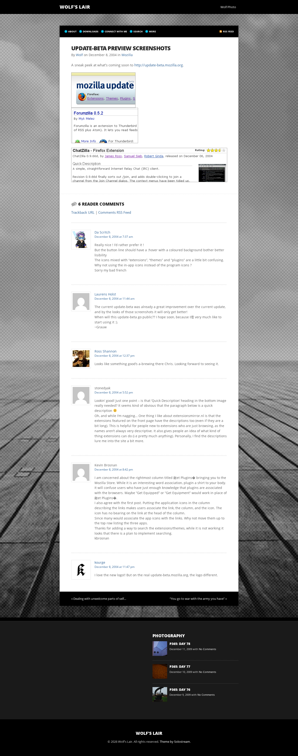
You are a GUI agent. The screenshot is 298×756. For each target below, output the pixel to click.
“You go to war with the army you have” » (198, 599)
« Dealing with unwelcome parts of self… (98, 599)
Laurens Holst (105, 294)
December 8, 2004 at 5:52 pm (114, 392)
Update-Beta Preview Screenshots (121, 48)
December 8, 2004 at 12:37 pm (115, 356)
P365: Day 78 (179, 643)
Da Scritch (102, 232)
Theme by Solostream (175, 741)
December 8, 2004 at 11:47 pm (115, 567)
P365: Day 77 (179, 666)
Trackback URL (83, 212)
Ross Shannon (106, 351)
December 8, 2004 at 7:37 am (114, 237)
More (152, 31)
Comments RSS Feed (114, 212)
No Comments (207, 649)
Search (138, 31)
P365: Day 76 (179, 689)
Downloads (90, 31)
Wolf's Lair (75, 7)
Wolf (79, 55)
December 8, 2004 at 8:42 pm (114, 469)
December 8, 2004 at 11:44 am (115, 299)
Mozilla (127, 55)
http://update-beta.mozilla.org (158, 65)
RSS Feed (228, 31)
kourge (100, 562)
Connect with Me (116, 31)
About (72, 31)
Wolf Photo (228, 7)
